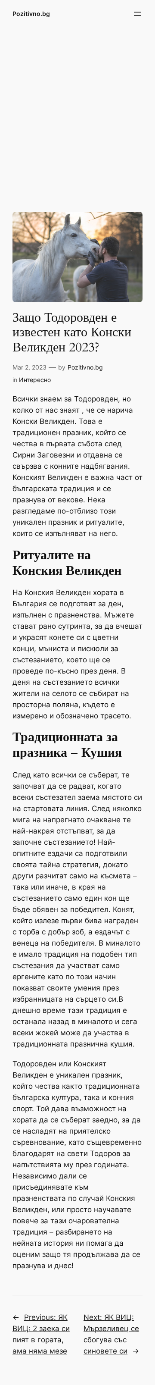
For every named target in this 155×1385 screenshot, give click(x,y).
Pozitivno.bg (31, 13)
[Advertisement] (77, 113)
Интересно (35, 379)
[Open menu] (137, 14)
